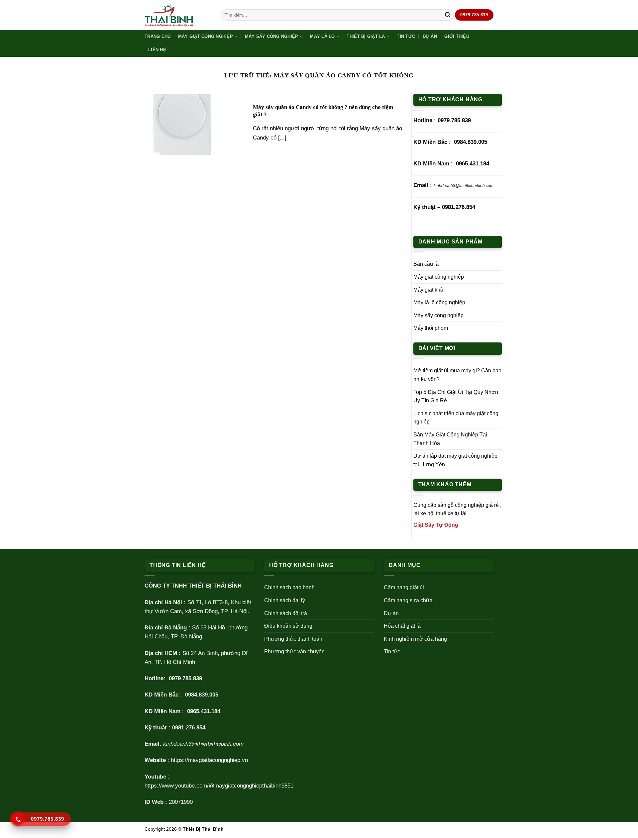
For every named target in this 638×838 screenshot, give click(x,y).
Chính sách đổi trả (285, 613)
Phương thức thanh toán (293, 639)
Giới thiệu (456, 36)
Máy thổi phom (430, 328)
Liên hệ (157, 49)
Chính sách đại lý (284, 600)
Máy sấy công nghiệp (271, 36)
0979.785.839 (454, 120)
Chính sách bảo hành (289, 587)
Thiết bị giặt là (366, 36)
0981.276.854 (458, 207)
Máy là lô (322, 36)
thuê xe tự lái (451, 513)
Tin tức (406, 36)
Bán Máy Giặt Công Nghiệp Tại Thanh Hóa (450, 439)
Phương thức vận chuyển (294, 651)
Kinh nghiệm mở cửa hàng (415, 639)
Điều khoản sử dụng (288, 626)
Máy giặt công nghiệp (205, 36)
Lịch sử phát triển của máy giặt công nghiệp (455, 418)
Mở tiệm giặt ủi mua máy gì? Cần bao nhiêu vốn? (457, 375)
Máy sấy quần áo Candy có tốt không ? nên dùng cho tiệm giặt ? (323, 111)
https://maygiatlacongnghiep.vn (209, 760)
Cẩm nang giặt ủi (404, 587)
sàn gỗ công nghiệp (461, 505)
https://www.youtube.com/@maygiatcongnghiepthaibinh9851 (219, 786)
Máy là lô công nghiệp (439, 302)
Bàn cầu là (426, 264)
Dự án (430, 36)
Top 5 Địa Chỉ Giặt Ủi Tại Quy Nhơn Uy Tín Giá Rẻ (455, 396)
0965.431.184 (472, 163)
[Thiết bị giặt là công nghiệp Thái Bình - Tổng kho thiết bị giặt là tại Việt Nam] (178, 15)
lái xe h (421, 513)
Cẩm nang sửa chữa (408, 600)
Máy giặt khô (428, 290)
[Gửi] (447, 15)
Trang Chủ (157, 36)
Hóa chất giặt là (402, 626)
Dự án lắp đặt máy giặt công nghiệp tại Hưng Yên (455, 460)
